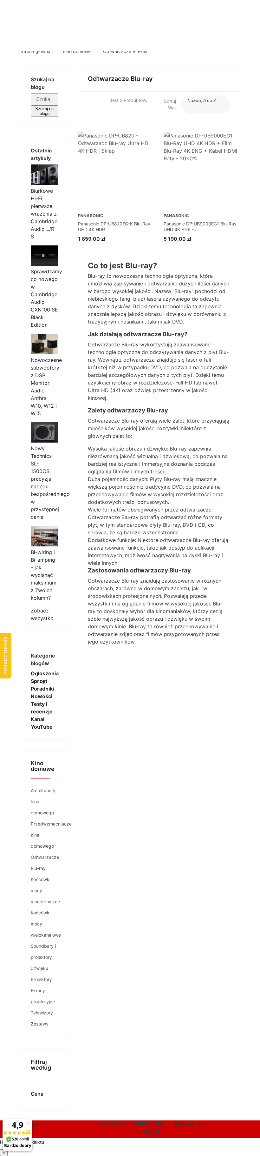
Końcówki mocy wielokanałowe (44, 924)
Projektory (41, 979)
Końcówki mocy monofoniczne (44, 890)
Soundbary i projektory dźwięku (43, 957)
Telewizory (42, 1012)
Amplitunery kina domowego (43, 801)
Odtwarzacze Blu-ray (44, 862)
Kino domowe (43, 766)
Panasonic (90, 216)
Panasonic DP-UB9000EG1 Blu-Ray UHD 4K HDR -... (200, 226)
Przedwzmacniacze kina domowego (44, 835)
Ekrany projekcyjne (43, 996)
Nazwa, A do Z (201, 105)
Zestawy (40, 1023)
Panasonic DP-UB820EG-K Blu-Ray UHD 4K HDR (114, 226)
